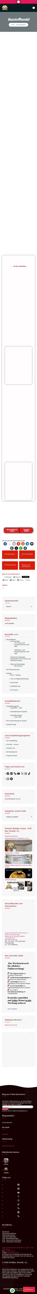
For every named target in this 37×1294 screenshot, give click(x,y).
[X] (20, 773)
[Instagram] (24, 773)
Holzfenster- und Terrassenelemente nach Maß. (21, 651)
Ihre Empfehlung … (12, 740)
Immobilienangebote (12, 706)
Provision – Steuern (12, 744)
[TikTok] (27, 773)
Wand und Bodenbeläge (17, 664)
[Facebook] (6, 773)
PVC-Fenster (14, 690)
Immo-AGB (17, 717)
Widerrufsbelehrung (8, 1235)
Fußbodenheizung (10, 879)
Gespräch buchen (26, 530)
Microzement (18, 666)
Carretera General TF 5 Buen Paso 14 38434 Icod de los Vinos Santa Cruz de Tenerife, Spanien (16, 934)
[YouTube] (17, 773)
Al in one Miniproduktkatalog (19, 679)
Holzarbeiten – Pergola (12, 853)
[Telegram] (10, 778)
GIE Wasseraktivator (12, 669)
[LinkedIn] (10, 773)
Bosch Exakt (14, 682)
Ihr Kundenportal (11, 752)
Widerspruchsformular (9, 1237)
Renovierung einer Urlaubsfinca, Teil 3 (17, 838)
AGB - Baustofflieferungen (10, 1238)
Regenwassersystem (11, 836)
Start (13, 25)
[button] (5, 544)
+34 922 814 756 (10, 938)
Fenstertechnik (15, 641)
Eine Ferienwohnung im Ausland (16, 720)
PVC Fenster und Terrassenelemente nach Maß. (21, 644)
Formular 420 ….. (11, 748)
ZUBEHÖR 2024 (15, 686)
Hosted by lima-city (11, 1025)
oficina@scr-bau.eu (13, 1252)
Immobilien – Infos (16, 708)
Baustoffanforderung (12, 530)
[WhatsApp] (6, 778)
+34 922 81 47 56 (10, 1251)
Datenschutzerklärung (9, 1233)
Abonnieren (5, 1109)
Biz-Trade (5, 1134)
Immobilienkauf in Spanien (18, 711)
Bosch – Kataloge (15, 675)
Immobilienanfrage (16, 715)
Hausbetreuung (11, 724)
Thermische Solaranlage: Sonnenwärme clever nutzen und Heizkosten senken (20, 658)
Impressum (5, 1232)
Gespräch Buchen (11, 755)
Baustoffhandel (21, 25)
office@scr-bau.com (11, 939)
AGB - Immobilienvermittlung (11, 1242)
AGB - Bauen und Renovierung (11, 1240)
